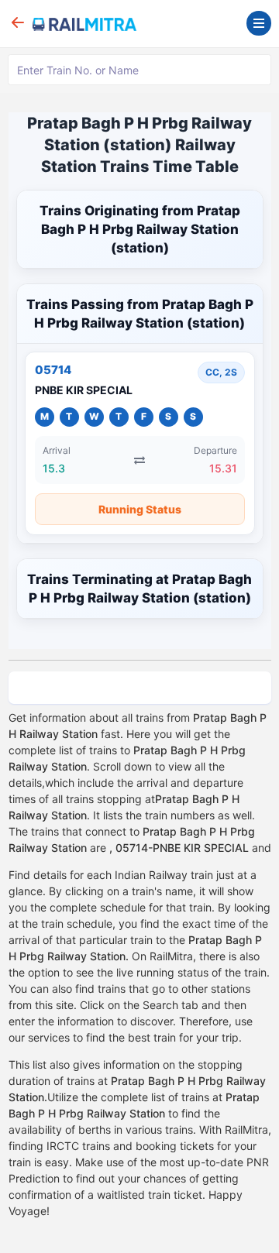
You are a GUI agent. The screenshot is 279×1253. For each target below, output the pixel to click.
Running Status (139, 509)
